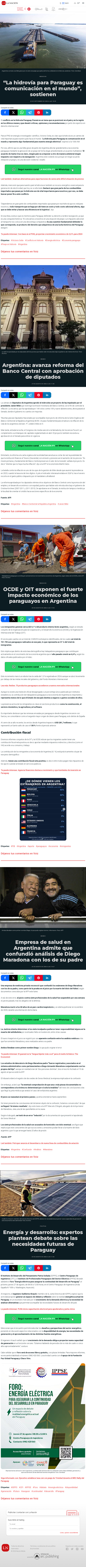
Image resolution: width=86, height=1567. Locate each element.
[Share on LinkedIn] (47, 112)
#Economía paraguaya (71, 240)
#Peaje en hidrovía (8, 244)
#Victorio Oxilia (17, 240)
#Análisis (37, 1149)
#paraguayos (41, 846)
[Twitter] (72, 1549)
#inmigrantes (65, 846)
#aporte (31, 846)
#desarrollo (49, 1491)
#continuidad (36, 1491)
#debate (42, 1487)
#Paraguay (59, 1491)
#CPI (21, 1487)
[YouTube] (82, 1549)
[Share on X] (13, 112)
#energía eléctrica (55, 1487)
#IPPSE (28, 1487)
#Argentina (22, 244)
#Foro (35, 1487)
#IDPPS (14, 1487)
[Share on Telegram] (30, 112)
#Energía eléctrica (52, 240)
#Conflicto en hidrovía (34, 240)
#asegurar (25, 1491)
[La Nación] (10, 3)
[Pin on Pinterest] (38, 112)
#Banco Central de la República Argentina (39, 504)
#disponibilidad (71, 1487)
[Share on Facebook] (5, 112)
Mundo (43, 359)
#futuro (16, 1491)
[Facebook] (67, 1549)
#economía (53, 846)
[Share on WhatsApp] (22, 112)
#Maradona (47, 1149)
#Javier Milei (63, 504)
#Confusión (27, 1149)
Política (43, 1226)
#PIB (13, 846)
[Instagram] (77, 1549)
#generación (6, 1491)
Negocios (43, 76)
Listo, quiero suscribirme (69, 1532)
